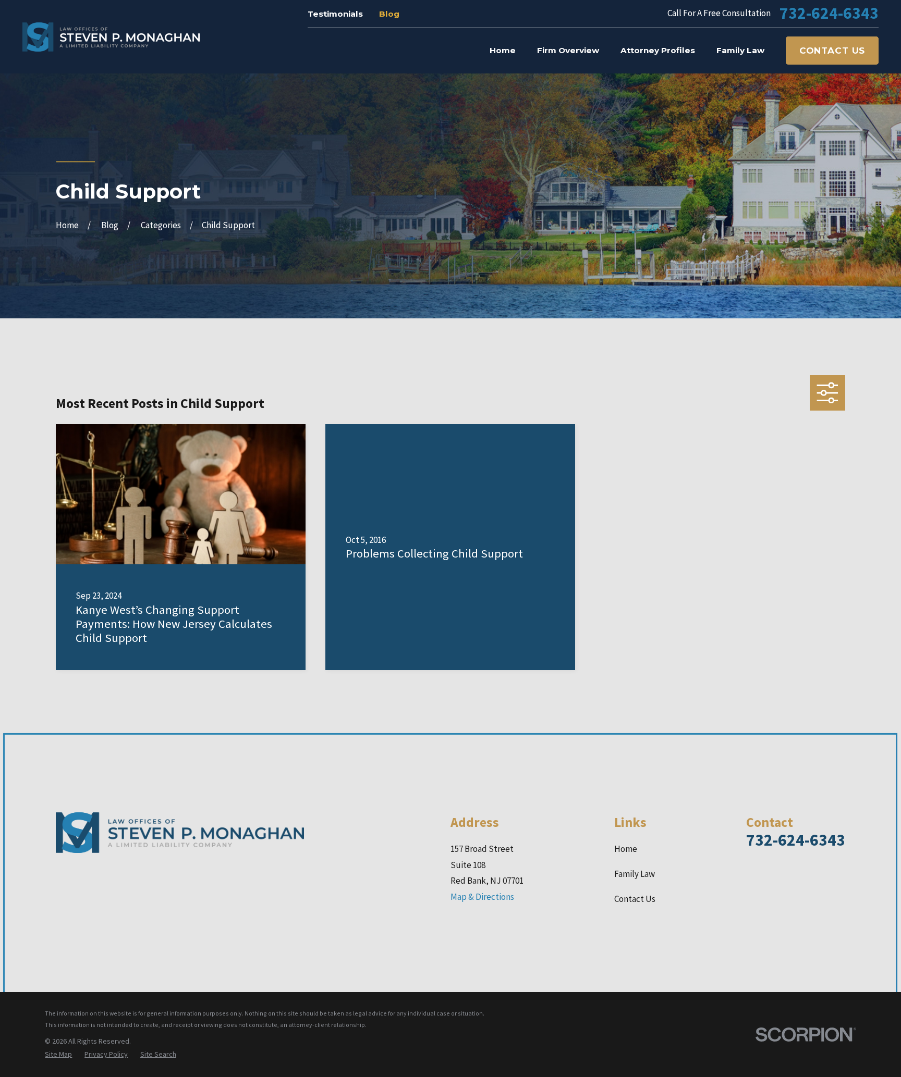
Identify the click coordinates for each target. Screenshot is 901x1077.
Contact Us (832, 50)
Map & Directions (482, 896)
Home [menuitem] (503, 50)
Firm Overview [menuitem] (568, 50)
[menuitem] (58, 1054)
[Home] (111, 37)
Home (625, 849)
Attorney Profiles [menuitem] (657, 50)
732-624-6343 (829, 13)
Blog (389, 14)
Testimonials (335, 14)
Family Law (634, 874)
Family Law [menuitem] (740, 50)
